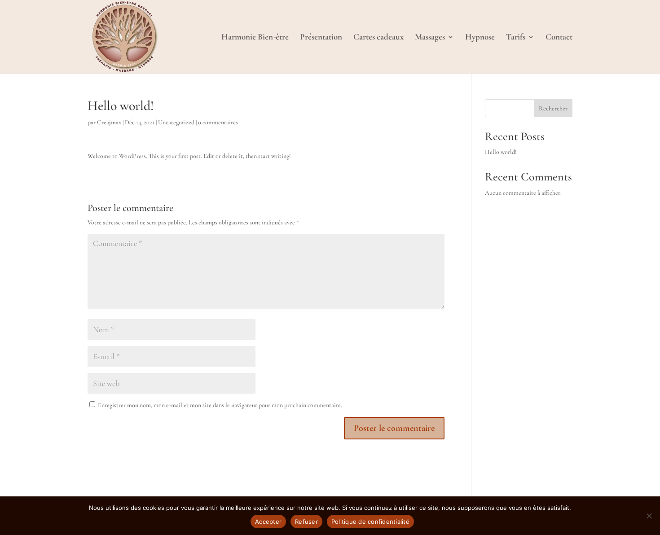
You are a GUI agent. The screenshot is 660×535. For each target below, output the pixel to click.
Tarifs (515, 38)
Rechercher (553, 108)
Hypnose (480, 38)
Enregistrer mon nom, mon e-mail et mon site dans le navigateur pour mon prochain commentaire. (220, 405)
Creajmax (109, 122)
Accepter (268, 521)
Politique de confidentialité (370, 521)
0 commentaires (218, 122)
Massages (430, 38)
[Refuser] (648, 515)
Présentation (321, 38)
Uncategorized (176, 122)
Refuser (306, 521)
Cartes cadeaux (378, 38)
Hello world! (501, 152)
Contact (559, 38)
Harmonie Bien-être (255, 38)
